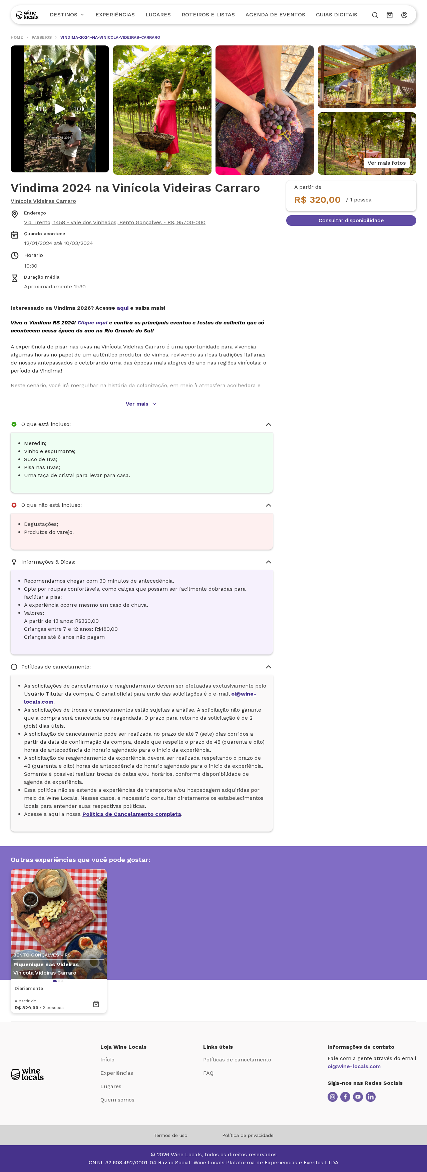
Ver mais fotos (387, 163)
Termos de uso (170, 1135)
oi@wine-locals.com (354, 1066)
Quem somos (117, 1099)
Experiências (115, 14)
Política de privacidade (248, 1135)
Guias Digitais (336, 14)
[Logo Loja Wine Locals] (27, 1073)
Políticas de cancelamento (237, 1059)
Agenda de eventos (275, 14)
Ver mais (137, 404)
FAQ (208, 1073)
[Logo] (27, 14)
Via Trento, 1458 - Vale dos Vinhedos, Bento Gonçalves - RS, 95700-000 (114, 222)
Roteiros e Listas (208, 14)
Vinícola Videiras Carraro (43, 201)
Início (107, 1059)
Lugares (158, 14)
